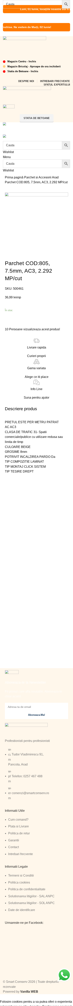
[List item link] (36, 775)
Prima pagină (14, 177)
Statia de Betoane (37, 118)
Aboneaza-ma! (36, 714)
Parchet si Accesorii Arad (41, 177)
